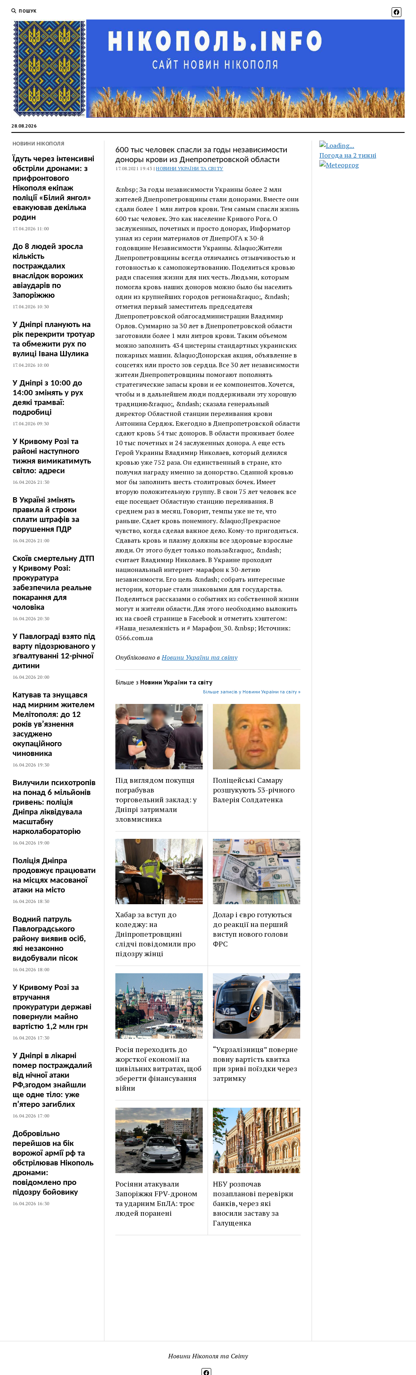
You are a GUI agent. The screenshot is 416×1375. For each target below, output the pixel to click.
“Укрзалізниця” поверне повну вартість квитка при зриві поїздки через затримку (255, 1063)
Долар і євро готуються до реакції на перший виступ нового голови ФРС (252, 928)
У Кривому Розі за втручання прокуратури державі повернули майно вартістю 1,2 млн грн (52, 1007)
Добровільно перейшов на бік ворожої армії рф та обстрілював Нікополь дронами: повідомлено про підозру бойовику (53, 1163)
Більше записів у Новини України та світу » (252, 692)
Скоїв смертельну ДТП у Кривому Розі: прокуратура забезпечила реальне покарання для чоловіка (53, 583)
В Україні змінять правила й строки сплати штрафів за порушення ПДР (46, 515)
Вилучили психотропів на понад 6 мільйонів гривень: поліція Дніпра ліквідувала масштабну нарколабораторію (54, 807)
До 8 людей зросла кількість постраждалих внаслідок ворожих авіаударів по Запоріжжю (48, 271)
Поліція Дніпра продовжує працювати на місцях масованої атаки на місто (54, 875)
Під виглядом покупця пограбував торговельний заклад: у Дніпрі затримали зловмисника (156, 799)
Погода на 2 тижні (347, 155)
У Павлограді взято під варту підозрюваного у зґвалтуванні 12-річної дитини (54, 651)
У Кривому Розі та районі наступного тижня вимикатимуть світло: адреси (52, 456)
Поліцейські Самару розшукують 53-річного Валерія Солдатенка (254, 789)
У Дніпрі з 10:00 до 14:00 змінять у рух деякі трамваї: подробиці (48, 398)
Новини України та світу (189, 168)
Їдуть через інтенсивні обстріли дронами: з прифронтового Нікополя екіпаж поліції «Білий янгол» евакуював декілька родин (53, 188)
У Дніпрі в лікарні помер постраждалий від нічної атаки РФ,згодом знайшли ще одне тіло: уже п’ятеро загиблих (52, 1080)
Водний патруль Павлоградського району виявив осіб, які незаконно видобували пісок (49, 939)
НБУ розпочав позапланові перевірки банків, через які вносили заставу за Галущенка (253, 1203)
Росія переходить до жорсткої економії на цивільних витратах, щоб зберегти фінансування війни (158, 1068)
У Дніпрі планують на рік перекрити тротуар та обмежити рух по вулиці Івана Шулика (54, 339)
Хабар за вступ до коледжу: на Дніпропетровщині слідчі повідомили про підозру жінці (155, 933)
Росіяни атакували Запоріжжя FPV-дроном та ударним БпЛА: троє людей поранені (156, 1198)
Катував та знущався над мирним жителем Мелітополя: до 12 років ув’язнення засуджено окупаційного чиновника (54, 724)
